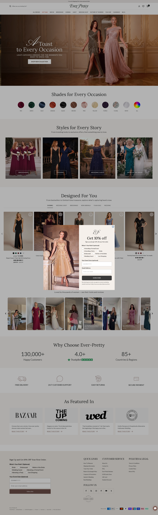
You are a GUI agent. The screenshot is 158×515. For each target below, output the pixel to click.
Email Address (86, 268)
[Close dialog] (113, 227)
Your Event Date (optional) (90, 260)
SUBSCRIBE (97, 278)
